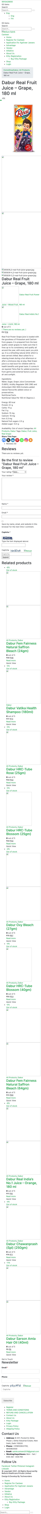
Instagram (30, 1466)
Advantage (11, 45)
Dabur (13, 431)
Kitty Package (12, 1421)
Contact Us (11, 1415)
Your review (7, 475)
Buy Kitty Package (19, 59)
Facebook (6, 1466)
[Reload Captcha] (28, 550)
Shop (8, 61)
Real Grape (6, 434)
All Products (11, 640)
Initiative (10, 51)
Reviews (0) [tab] (11, 444)
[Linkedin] (13, 440)
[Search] (33, 10)
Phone (4, 1377)
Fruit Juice (32, 431)
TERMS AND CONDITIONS (17, 1410)
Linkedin (5, 1469)
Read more (11, 660)
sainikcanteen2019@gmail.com (25, 1451)
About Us (10, 53)
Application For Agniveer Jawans (20, 42)
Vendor (9, 48)
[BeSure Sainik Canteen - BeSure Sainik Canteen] (10, 33)
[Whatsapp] (22, 440)
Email (5, 512)
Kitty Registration (13, 56)
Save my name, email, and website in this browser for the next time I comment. (19, 525)
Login (8, 64)
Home (8, 37)
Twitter (14, 1466)
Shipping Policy (13, 1429)
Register (9, 1407)
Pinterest (21, 1466)
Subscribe (8, 1400)
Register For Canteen (15, 40)
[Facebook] (4, 440)
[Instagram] (26, 440)
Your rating (7, 472)
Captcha (5, 550)
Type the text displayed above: (15, 541)
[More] (31, 440)
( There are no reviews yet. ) (14, 329)
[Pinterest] (17, 440)
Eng (8, 13)
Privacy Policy (12, 1426)
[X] (8, 440)
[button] (28, 550)
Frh (12, 18)
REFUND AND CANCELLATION (19, 1412)
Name (5, 504)
